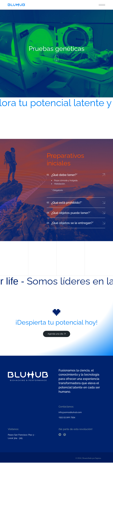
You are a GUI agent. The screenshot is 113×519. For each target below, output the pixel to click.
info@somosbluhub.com (70, 412)
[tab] (76, 174)
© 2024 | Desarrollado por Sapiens (88, 458)
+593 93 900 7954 (67, 417)
